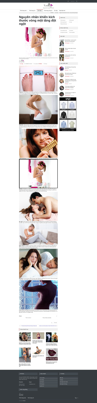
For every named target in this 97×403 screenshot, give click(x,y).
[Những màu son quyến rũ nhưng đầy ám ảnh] (52, 354)
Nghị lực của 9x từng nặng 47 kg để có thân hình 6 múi (47, 325)
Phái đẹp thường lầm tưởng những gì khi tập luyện (29, 325)
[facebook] (68, 1)
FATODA (40, 63)
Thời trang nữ (32, 10)
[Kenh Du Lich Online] (56, 316)
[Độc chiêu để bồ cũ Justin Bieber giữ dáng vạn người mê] (25, 354)
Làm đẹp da (71, 30)
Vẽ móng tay (42, 383)
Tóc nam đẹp (42, 377)
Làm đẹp (39, 10)
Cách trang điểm (72, 32)
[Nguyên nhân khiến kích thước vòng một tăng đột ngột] (38, 41)
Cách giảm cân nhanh (63, 32)
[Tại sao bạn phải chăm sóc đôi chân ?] (38, 350)
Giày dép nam (62, 10)
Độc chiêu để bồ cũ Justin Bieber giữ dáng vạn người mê (25, 365)
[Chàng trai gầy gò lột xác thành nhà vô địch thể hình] (52, 337)
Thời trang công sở (48, 10)
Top (76, 397)
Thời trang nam (23, 10)
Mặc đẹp (61, 377)
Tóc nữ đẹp (42, 379)
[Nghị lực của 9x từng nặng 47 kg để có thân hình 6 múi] (25, 336)
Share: (20, 316)
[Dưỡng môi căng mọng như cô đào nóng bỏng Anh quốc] (38, 335)
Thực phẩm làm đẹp (63, 30)
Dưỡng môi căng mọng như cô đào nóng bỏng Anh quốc (37, 341)
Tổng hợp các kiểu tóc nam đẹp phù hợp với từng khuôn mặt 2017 (70, 80)
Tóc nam (66, 83)
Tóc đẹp (56, 10)
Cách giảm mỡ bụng (63, 383)
